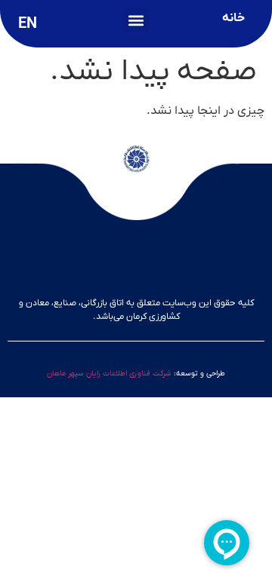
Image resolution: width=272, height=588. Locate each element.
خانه (233, 18)
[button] (136, 20)
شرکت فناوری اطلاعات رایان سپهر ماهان (109, 373)
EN (27, 24)
